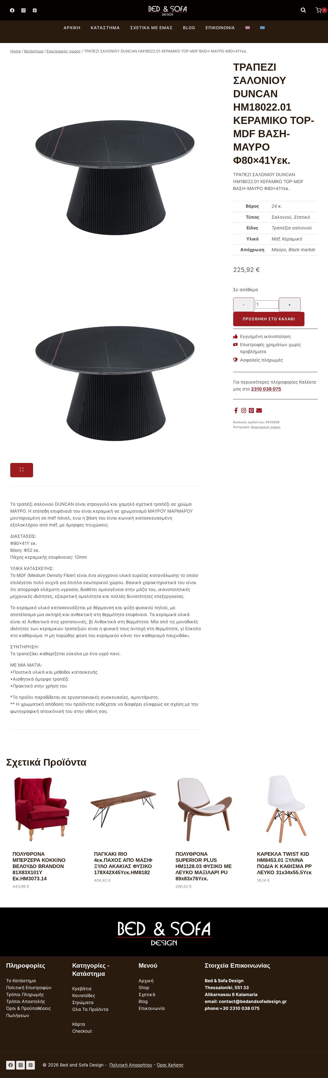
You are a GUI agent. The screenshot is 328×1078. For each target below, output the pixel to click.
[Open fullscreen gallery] (21, 470)
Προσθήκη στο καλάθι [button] (117, 896)
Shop (144, 987)
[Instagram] (23, 10)
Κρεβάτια (81, 988)
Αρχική (72, 27)
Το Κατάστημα (21, 980)
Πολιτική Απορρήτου (130, 1065)
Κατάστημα (105, 27)
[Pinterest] (34, 10)
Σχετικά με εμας (151, 27)
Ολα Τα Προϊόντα (90, 1009)
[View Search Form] (303, 10)
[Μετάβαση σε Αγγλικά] (247, 27)
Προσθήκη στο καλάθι (269, 318)
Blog (189, 27)
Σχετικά (147, 994)
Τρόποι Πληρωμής (25, 994)
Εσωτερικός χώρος (266, 427)
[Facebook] (12, 10)
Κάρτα (78, 1024)
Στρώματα (83, 1002)
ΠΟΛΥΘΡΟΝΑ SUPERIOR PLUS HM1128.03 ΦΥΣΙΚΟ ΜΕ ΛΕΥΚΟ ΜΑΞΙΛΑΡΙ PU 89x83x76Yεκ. (204, 866)
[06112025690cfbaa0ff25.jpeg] (110, 156)
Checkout (82, 1031)
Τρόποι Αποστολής (25, 1001)
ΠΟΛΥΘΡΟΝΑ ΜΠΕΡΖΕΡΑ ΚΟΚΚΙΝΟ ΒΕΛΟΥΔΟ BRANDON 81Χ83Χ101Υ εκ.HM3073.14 (39, 866)
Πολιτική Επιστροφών (29, 987)
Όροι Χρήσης (170, 1065)
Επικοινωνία (220, 27)
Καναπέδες (83, 995)
